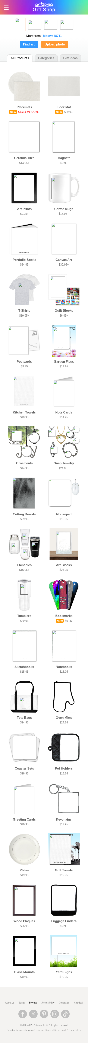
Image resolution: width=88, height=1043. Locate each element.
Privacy (33, 1002)
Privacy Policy (74, 1030)
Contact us (64, 1002)
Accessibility (47, 1002)
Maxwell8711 (52, 36)
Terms (22, 1002)
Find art (29, 44)
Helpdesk (78, 1002)
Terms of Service (53, 1030)
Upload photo (55, 44)
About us (9, 1002)
